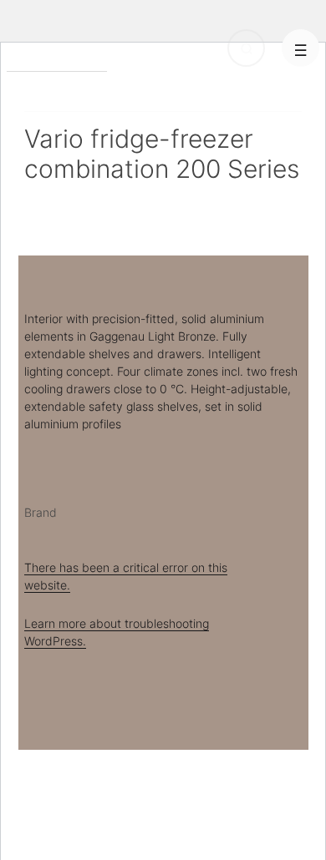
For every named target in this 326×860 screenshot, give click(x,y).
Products (49, 85)
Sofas (155, 85)
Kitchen (106, 85)
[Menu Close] (300, 48)
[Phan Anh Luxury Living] (57, 57)
